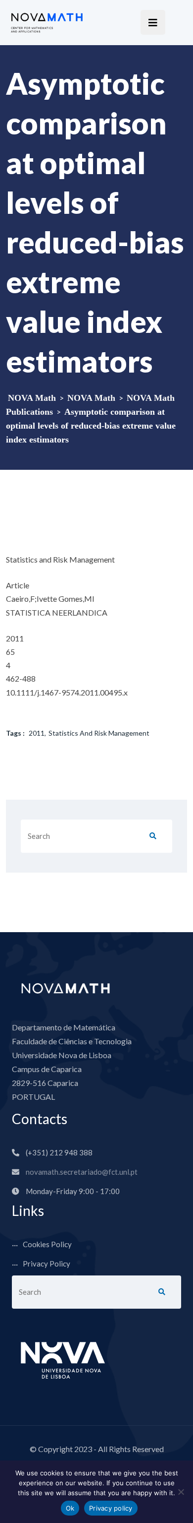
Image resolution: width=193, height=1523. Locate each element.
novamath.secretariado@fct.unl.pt (82, 1171)
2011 (37, 733)
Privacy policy (111, 1508)
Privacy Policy (46, 1263)
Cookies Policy (47, 1244)
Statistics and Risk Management (98, 733)
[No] (181, 1492)
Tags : (15, 733)
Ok (70, 1508)
